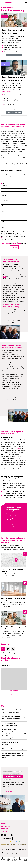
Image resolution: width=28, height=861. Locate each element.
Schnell (4, 17)
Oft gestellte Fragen (5, 826)
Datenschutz (3, 238)
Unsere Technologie (7, 838)
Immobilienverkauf (7, 91)
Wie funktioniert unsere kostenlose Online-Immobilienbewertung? (12, 711)
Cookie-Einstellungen (22, 849)
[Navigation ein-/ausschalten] (26, 2)
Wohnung (5, 185)
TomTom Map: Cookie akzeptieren (14, 693)
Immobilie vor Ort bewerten (14, 112)
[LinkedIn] (2, 835)
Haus (4, 183)
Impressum (8, 849)
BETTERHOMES (4, 829)
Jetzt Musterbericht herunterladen (14, 526)
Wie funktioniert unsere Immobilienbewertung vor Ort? (11, 724)
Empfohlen (5, 64)
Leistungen (3, 831)
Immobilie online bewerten (14, 55)
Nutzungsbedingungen (16, 243)
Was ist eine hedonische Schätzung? (12, 749)
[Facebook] (8, 835)
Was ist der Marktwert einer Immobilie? (10, 743)
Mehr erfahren (9, 791)
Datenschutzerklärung (5, 243)
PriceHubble (16, 448)
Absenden (14, 247)
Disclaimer (3, 849)
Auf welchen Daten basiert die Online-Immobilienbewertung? (11, 717)
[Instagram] (5, 835)
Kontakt (3, 823)
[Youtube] (11, 835)
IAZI (4, 277)
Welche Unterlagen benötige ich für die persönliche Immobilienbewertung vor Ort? (13, 755)
